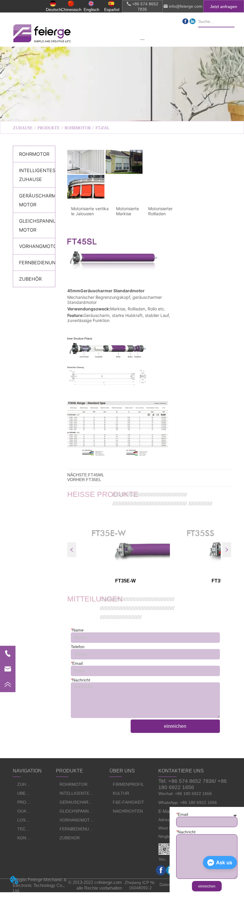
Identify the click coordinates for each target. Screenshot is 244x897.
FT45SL (103, 128)
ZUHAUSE (23, 128)
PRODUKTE (48, 128)
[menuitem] (142, 39)
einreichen (175, 726)
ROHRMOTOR (78, 128)
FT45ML (96, 474)
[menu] (142, 39)
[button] (142, 39)
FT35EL (93, 479)
